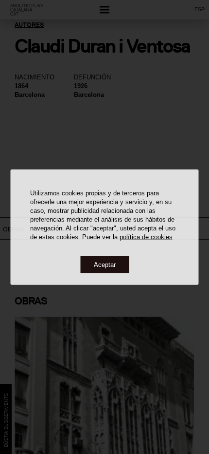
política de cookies (146, 236)
